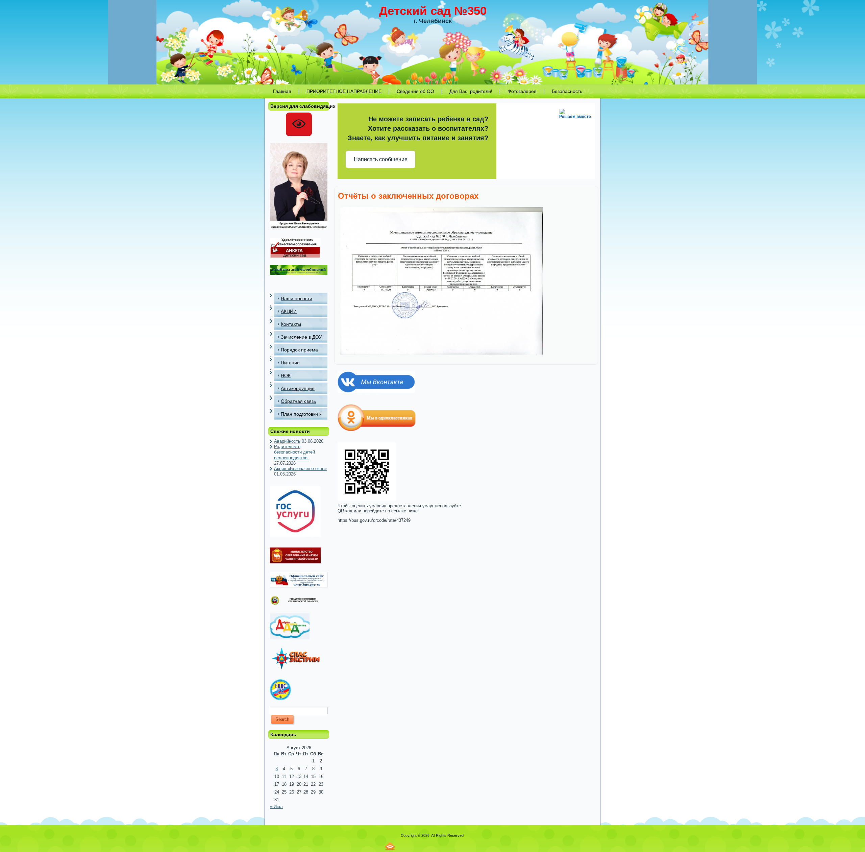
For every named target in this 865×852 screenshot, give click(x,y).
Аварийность (287, 441)
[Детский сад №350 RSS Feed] (390, 846)
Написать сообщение (380, 159)
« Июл (276, 806)
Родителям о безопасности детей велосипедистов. (294, 452)
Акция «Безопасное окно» (300, 468)
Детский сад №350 (433, 10)
